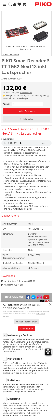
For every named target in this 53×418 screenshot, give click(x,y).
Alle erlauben (26, 328)
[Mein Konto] (15, 4)
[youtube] (46, 297)
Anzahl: (6, 104)
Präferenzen (14, 358)
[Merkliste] (19, 4)
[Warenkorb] (24, 4)
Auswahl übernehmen (26, 321)
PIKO (30, 250)
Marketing (13, 398)
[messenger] (33, 297)
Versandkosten (26, 92)
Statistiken (13, 380)
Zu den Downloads (10, 54)
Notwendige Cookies (19, 335)
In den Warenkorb (26, 111)
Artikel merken (26, 119)
